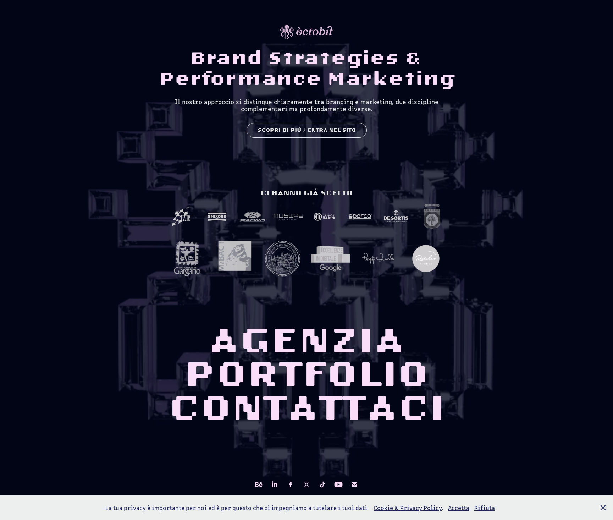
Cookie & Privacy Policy (408, 507)
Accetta (458, 507)
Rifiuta (484, 507)
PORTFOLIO (306, 374)
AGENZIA (306, 341)
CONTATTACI (307, 408)
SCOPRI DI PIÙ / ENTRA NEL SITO (307, 130)
